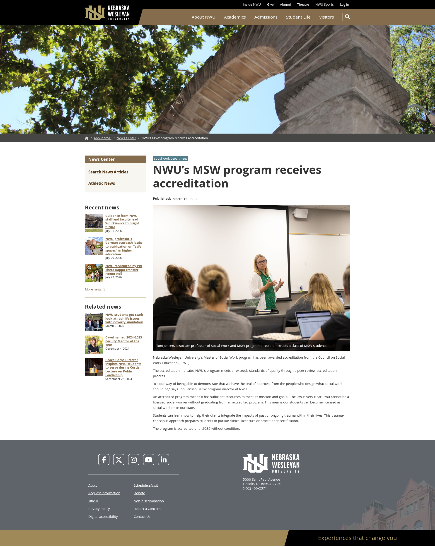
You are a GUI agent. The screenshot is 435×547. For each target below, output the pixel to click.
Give (270, 4)
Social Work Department (170, 158)
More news (94, 289)
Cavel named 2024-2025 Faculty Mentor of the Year (123, 341)
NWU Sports (324, 4)
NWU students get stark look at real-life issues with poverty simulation (124, 318)
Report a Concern (147, 508)
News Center (126, 138)
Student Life (298, 17)
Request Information (104, 493)
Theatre (303, 4)
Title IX (93, 500)
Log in (344, 4)
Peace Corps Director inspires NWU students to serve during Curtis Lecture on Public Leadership (123, 367)
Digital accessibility (103, 516)
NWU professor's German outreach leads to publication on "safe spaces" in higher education (123, 246)
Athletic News (101, 183)
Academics (235, 17)
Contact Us (142, 516)
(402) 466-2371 (255, 488)
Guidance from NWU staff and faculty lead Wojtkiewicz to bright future (122, 221)
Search (347, 17)
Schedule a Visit (146, 485)
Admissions (266, 17)
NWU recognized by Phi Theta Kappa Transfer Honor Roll (123, 270)
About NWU (203, 17)
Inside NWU (252, 4)
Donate (139, 493)
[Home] (107, 13)
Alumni (285, 4)
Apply (92, 485)
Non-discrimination (149, 500)
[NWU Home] (87, 138)
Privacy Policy (99, 508)
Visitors (326, 17)
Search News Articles (108, 172)
